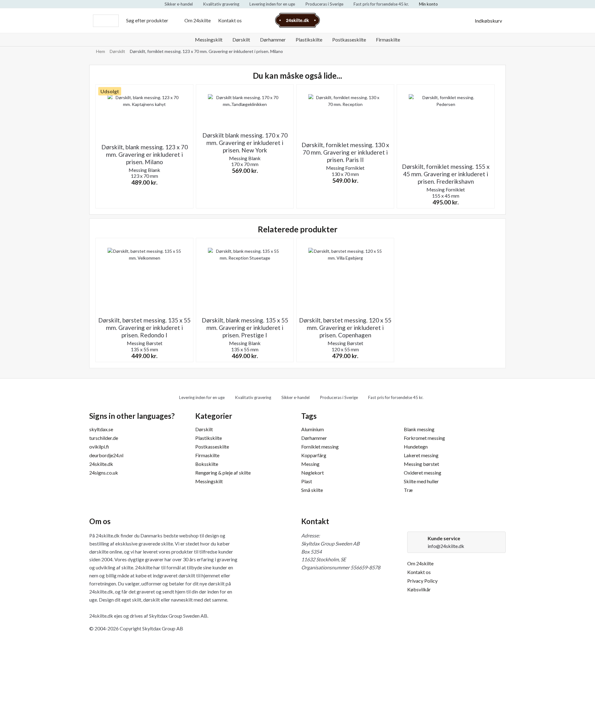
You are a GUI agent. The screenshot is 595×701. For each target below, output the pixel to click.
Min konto (428, 4)
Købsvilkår (419, 589)
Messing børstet (421, 464)
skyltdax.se (101, 429)
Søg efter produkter (147, 20)
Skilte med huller (421, 481)
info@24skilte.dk (446, 546)
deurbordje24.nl (106, 455)
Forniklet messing (320, 446)
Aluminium (312, 429)
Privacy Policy (422, 581)
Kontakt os (230, 20)
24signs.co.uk (103, 472)
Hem (100, 51)
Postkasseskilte (349, 39)
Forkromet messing (424, 438)
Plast (306, 481)
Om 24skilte (197, 20)
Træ (408, 490)
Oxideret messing (422, 472)
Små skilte (312, 490)
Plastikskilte (309, 39)
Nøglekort (312, 472)
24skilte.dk (101, 464)
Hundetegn (416, 446)
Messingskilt (209, 39)
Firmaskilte (388, 39)
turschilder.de (103, 438)
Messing (310, 464)
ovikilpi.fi (99, 446)
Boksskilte (206, 464)
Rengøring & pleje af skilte (223, 472)
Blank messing (419, 429)
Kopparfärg (313, 455)
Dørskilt (241, 39)
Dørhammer (273, 39)
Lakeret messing (421, 455)
